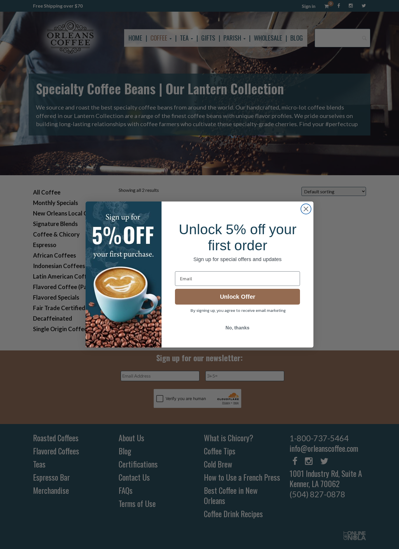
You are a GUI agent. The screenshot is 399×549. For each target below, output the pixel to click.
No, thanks (237, 327)
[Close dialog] (306, 209)
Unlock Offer (237, 296)
